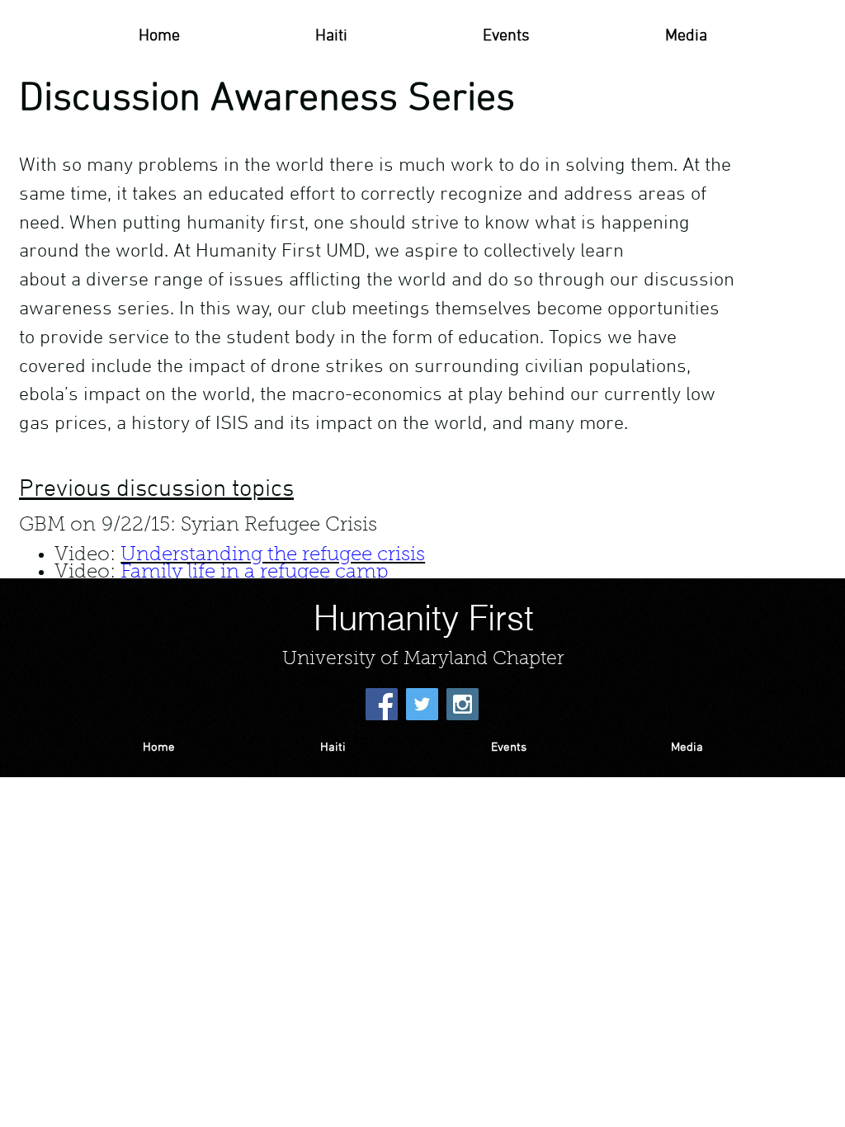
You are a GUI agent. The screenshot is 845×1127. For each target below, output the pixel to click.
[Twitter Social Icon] (422, 704)
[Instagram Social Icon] (462, 704)
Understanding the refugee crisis (272, 555)
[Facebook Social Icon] (382, 704)
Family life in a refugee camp (254, 572)
